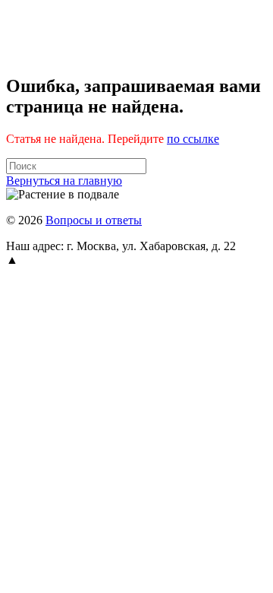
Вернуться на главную (64, 180)
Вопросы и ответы (94, 220)
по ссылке (193, 138)
